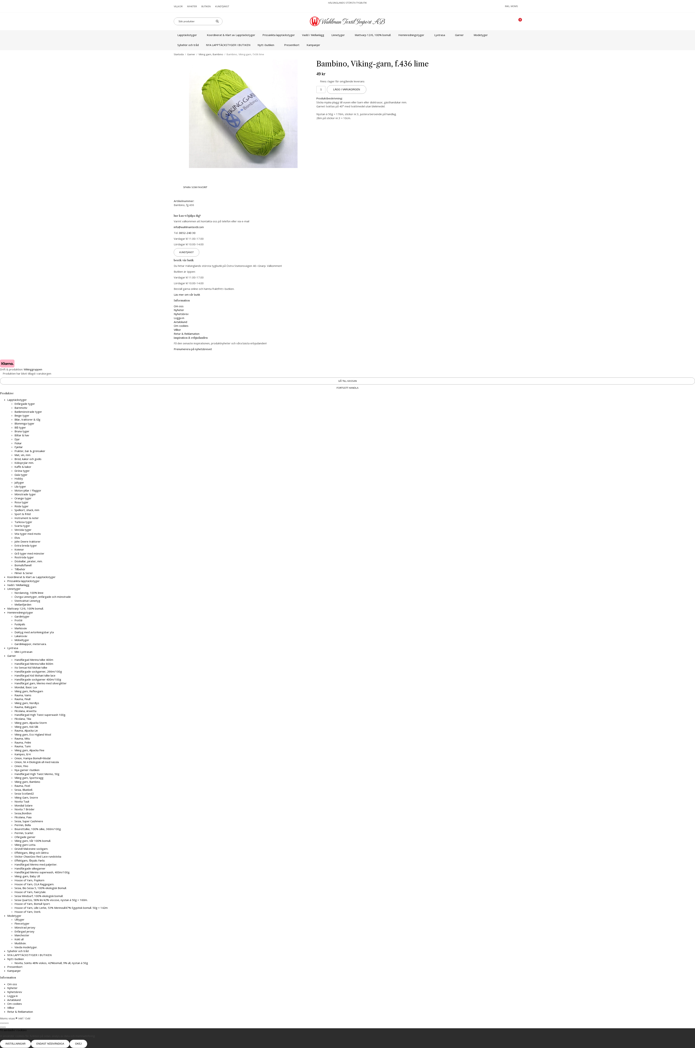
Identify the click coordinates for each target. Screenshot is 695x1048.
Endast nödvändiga (50, 1043)
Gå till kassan (347, 381)
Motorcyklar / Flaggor (27, 490)
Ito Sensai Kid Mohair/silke (30, 667)
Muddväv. (20, 943)
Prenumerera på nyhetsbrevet (193, 349)
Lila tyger (20, 486)
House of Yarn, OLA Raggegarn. (34, 884)
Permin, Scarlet (23, 833)
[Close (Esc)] (1, 1023)
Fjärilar (18, 447)
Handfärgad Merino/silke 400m (33, 659)
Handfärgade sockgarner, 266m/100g (38, 671)
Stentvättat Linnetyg (27, 600)
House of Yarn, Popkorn (29, 880)
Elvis (17, 537)
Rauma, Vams (22, 695)
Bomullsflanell (22, 565)
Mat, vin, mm (22, 455)
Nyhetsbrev (181, 314)
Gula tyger (21, 474)
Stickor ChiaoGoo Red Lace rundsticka (37, 856)
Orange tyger (22, 498)
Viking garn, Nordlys (26, 703)
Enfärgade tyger (24, 404)
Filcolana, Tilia (22, 719)
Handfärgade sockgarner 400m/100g (37, 679)
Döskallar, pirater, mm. (28, 561)
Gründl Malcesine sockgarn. (31, 848)
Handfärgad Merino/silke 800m (33, 663)
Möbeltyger (21, 640)
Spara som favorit (194, 187)
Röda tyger (21, 506)
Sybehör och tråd (188, 45)
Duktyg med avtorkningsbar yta (34, 632)
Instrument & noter (26, 518)
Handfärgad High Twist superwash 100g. (40, 715)
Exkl (27, 1018)
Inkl (20, 1018)
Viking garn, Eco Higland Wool (32, 734)
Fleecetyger (22, 923)
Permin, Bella (22, 825)
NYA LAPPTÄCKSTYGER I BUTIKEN (228, 45)
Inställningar (15, 1043)
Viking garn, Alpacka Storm (30, 722)
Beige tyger (21, 415)
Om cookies (181, 325)
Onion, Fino (21, 766)
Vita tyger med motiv (27, 533)
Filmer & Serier (23, 573)
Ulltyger (19, 919)
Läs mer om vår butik (187, 294)
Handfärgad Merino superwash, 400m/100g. (42, 872)
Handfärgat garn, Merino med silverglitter (40, 683)
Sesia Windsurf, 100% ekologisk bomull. (38, 896)
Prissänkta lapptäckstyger (278, 35)
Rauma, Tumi (22, 746)
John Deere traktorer (27, 541)
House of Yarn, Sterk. (27, 911)
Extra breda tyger (25, 545)
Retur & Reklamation (186, 333)
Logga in (179, 318)
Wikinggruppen (33, 369)
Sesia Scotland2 (24, 793)
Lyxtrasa (439, 35)
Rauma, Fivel (22, 785)
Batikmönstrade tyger (28, 411)
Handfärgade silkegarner (29, 868)
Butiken (206, 6)
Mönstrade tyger (25, 494)
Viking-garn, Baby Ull (27, 876)
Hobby (18, 478)
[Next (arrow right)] (4, 1027)
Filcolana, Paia (22, 817)
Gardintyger (22, 616)
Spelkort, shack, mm (26, 510)
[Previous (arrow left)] (1, 1027)
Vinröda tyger (22, 530)
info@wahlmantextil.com (189, 227)
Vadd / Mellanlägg (313, 35)
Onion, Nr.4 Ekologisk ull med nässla (36, 762)
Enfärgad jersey (24, 931)
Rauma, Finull (22, 699)
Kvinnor (19, 549)
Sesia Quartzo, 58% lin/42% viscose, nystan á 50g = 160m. (51, 900)
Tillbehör (19, 569)
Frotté (18, 620)
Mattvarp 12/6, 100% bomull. (373, 35)
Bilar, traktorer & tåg (27, 419)
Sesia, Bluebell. (23, 789)
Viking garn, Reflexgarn (28, 691)
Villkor (178, 6)
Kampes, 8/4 (22, 754)
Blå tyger (20, 427)
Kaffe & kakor (22, 467)
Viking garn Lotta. (25, 845)
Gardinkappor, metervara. (30, 644)
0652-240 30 (187, 233)
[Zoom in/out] (7, 1023)
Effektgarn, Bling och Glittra (31, 852)
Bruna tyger (21, 431)
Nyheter (192, 6)
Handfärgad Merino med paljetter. (35, 864)
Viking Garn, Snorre (26, 797)
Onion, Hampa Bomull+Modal (32, 758)
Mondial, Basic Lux (25, 687)
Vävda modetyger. (25, 947)
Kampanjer (313, 45)
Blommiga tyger (24, 423)
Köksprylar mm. (24, 463)
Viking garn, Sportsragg (28, 778)
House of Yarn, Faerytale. (30, 892)
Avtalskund (180, 322)
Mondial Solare (23, 805)
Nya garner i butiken (26, 770)
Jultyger (19, 482)
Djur (17, 439)
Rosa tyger (21, 502)
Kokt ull (19, 939)
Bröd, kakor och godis (27, 459)
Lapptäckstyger (187, 35)
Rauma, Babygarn (25, 707)
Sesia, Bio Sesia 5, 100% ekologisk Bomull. (40, 888)
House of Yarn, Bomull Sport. (32, 904)
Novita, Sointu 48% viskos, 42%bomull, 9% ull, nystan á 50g (51, 963)
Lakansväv (20, 636)
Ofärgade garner (24, 837)
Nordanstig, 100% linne (28, 593)
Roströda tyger (24, 557)
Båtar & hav (21, 435)
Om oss (179, 306)
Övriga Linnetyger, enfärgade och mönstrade (42, 596)
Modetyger (481, 35)
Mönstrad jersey (24, 927)
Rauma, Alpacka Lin (26, 730)
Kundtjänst (222, 6)
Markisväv (20, 628)
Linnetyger (338, 35)
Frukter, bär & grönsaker (29, 451)
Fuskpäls (19, 624)
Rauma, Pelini (22, 742)
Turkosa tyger (23, 522)
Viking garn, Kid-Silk (26, 726)
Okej (78, 1043)
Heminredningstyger (411, 35)
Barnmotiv (20, 407)
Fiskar (18, 443)
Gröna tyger (22, 470)
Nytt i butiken (266, 45)
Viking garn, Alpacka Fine (29, 750)
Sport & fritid (22, 514)
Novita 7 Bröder (24, 809)
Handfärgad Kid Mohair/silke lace (34, 675)
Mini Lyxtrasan (23, 652)
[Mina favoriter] (507, 21)
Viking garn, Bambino (27, 782)
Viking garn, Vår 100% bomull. (32, 841)
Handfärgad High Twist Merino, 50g (36, 774)
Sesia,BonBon (22, 813)
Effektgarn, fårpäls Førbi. (29, 860)
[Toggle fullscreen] (4, 1023)
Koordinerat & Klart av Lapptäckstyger (231, 35)
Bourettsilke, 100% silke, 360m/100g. (37, 829)
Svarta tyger (22, 526)
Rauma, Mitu (22, 738)
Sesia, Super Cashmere (28, 821)
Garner (459, 35)
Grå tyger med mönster (29, 553)
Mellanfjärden (22, 604)
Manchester (21, 935)
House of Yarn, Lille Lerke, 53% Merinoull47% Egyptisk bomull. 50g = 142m (61, 908)
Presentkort (291, 45)
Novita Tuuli (21, 801)
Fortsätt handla (348, 387)
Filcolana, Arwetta (25, 711)
